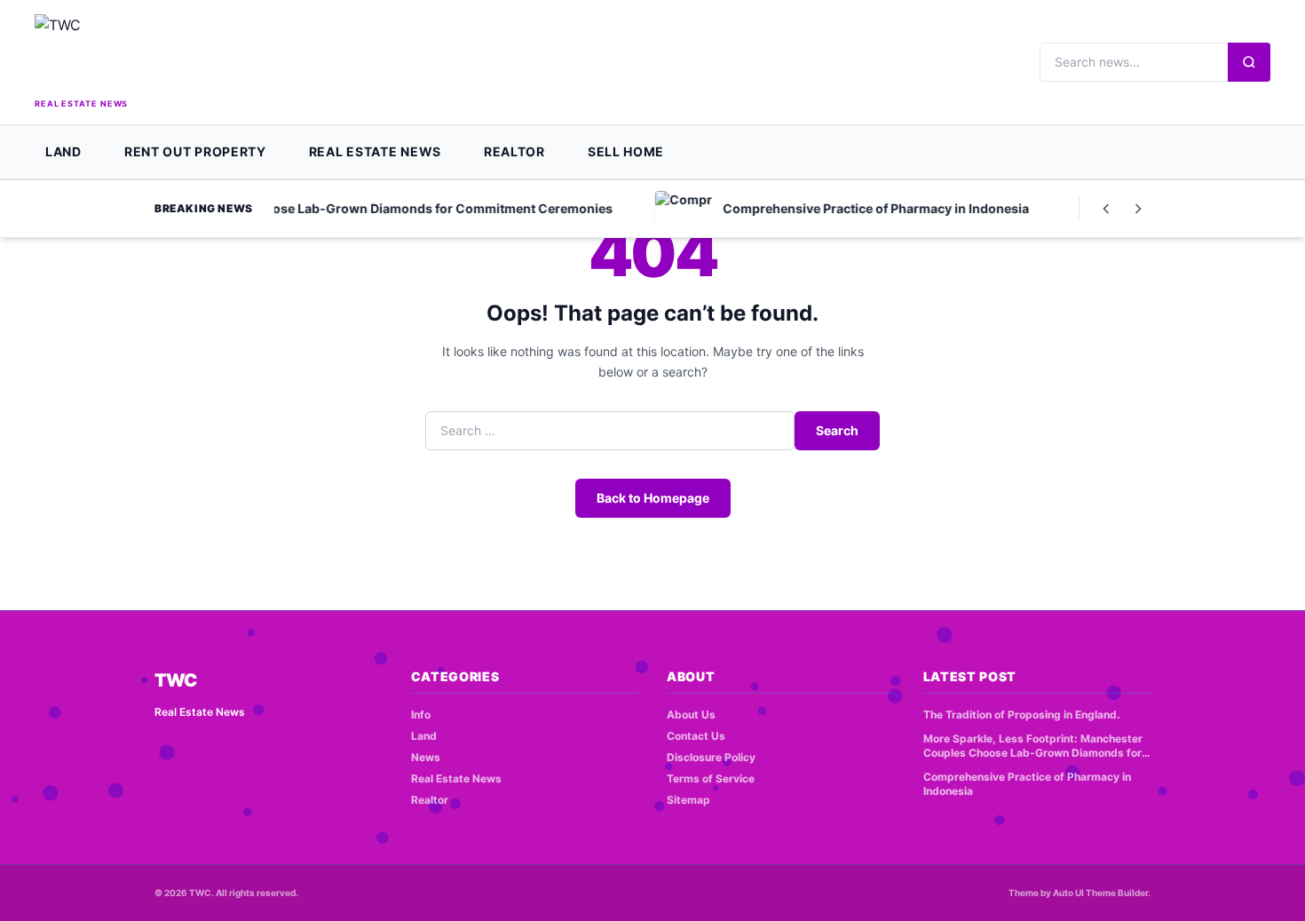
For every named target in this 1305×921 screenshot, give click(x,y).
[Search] (1249, 62)
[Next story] (1138, 208)
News (425, 757)
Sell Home (626, 151)
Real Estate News (375, 151)
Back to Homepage (653, 497)
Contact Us (696, 735)
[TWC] (168, 54)
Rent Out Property (195, 151)
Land (63, 151)
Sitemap (688, 799)
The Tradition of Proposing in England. (1021, 714)
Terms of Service (711, 778)
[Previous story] (1106, 208)
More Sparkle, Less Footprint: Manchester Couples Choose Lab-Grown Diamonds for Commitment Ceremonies (1033, 746)
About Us (691, 714)
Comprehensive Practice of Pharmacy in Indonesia (1027, 784)
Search (837, 430)
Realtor (514, 151)
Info (421, 714)
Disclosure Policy (711, 757)
